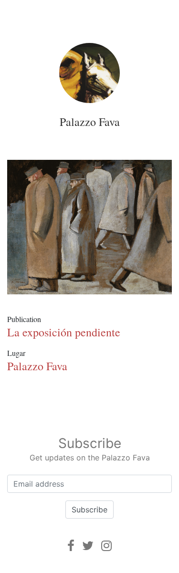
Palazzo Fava (90, 121)
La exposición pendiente (63, 332)
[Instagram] (106, 545)
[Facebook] (70, 545)
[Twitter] (87, 545)
